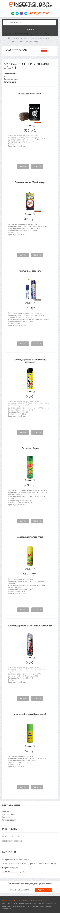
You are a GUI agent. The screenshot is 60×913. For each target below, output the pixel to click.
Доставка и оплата (10, 814)
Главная (16, 38)
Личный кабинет (9, 820)
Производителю (11, 79)
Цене (6, 76)
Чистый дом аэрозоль (30, 270)
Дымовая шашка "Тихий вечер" (30, 182)
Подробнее (37, 166)
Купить (23, 166)
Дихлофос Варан (30, 448)
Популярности (10, 82)
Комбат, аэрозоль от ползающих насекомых (30, 361)
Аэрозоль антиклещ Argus (30, 536)
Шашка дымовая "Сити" (30, 93)
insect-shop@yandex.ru (18, 872)
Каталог (24, 38)
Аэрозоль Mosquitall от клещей (30, 714)
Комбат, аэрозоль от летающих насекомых (30, 625)
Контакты (6, 817)
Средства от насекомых (39, 38)
